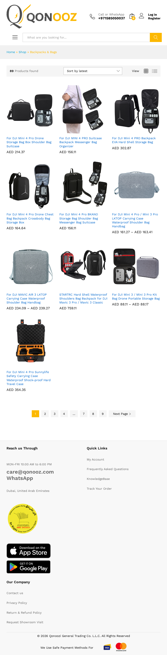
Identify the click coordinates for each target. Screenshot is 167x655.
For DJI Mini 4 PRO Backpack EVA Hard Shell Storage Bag (134, 140)
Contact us (15, 593)
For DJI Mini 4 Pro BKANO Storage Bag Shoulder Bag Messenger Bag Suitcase (78, 218)
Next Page (121, 413)
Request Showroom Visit (25, 622)
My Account (95, 459)
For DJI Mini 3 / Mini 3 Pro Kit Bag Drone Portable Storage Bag (136, 296)
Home (11, 52)
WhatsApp (20, 478)
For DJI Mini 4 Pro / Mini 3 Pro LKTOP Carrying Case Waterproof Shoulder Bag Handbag (135, 220)
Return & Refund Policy (24, 612)
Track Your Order (99, 488)
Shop (22, 52)
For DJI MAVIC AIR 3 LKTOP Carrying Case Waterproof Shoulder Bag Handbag (27, 298)
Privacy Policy (17, 603)
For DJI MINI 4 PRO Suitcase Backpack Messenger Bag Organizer (80, 142)
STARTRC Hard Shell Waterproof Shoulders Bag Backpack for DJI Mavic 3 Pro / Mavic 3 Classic (83, 298)
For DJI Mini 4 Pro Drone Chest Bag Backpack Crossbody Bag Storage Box (30, 218)
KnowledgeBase (98, 479)
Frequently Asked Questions (108, 469)
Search (156, 37)
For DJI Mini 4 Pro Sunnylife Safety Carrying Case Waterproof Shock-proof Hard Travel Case (29, 378)
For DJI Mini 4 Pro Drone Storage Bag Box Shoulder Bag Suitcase (29, 142)
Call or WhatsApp (111, 14)
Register (154, 18)
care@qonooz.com (30, 472)
